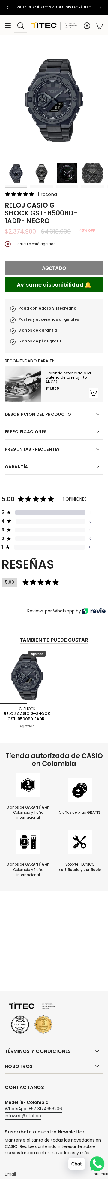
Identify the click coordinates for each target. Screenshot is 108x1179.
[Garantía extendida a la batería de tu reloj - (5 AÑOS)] (23, 384)
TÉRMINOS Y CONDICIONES (38, 1051)
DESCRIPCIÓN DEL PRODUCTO (38, 414)
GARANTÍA (16, 467)
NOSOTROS (19, 1066)
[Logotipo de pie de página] (32, 1018)
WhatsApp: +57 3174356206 (33, 1109)
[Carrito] (99, 26)
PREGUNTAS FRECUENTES (32, 449)
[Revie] (93, 611)
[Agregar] (93, 393)
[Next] (100, 7)
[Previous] (7, 7)
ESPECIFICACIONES (26, 432)
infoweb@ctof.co (23, 1116)
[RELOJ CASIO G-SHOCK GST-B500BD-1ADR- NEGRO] (27, 676)
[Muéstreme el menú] (8, 26)
